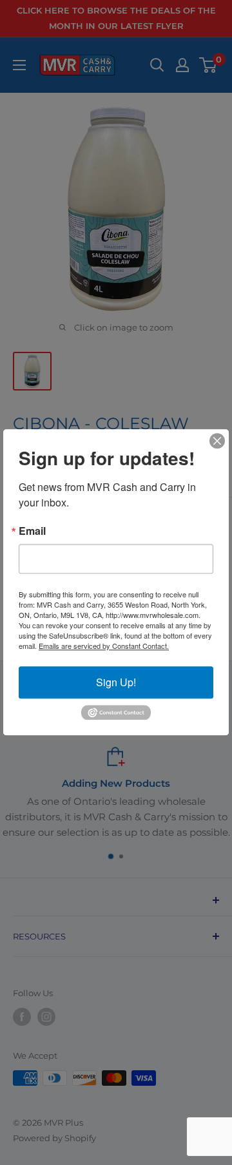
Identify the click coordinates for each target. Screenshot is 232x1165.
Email (32, 531)
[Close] (217, 440)
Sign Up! (116, 682)
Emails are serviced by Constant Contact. (104, 645)
